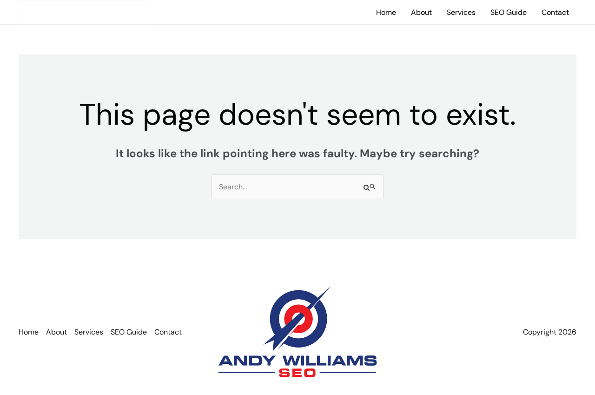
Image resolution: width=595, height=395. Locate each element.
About (421, 12)
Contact (555, 12)
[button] (83, 12)
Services (461, 12)
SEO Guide (508, 12)
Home (386, 12)
